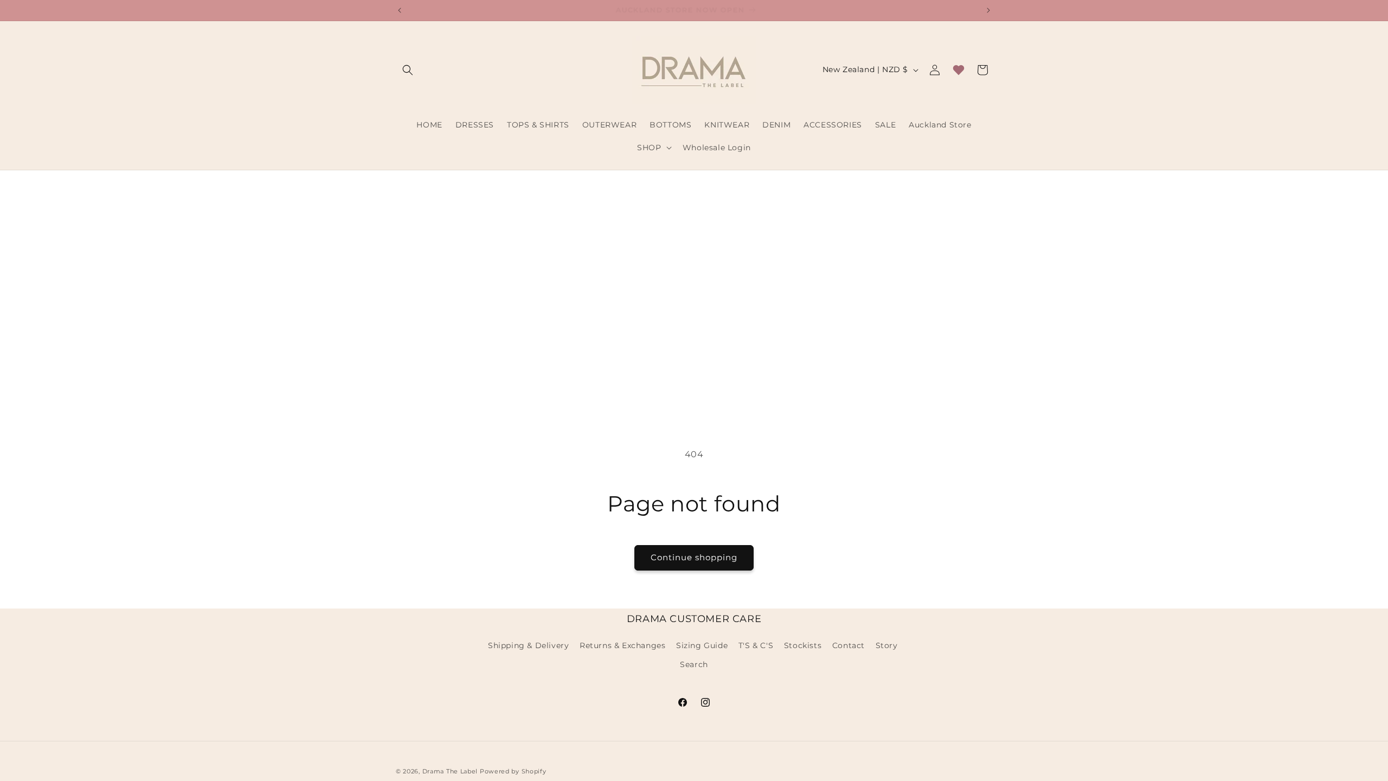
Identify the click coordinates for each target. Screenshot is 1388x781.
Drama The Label (451, 771)
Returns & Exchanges (622, 645)
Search (694, 664)
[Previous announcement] (400, 10)
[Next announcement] (988, 10)
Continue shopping (694, 557)
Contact (848, 645)
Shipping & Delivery (528, 645)
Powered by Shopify (513, 771)
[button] (408, 70)
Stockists (802, 645)
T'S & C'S (755, 645)
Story (887, 645)
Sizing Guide (702, 645)
